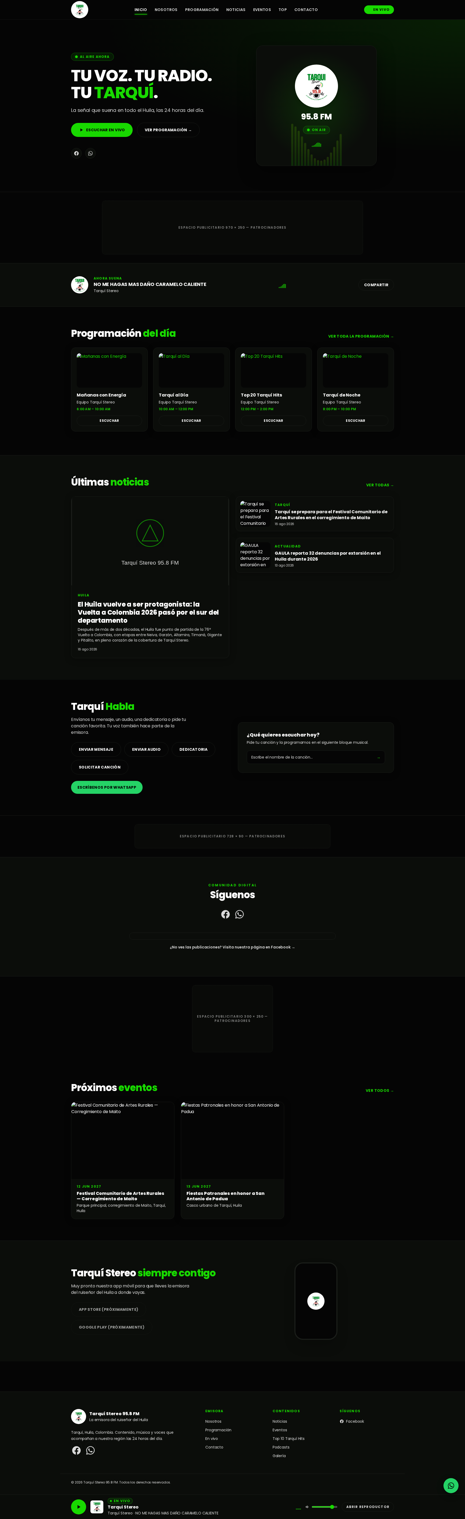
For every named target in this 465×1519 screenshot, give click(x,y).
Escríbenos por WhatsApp (107, 787)
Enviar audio (146, 749)
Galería (279, 1455)
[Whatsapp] (90, 153)
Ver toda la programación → (361, 336)
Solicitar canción (100, 767)
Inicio (141, 9)
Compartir (376, 285)
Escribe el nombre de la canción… (316, 757)
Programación (202, 9)
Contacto (306, 9)
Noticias (236, 9)
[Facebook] (76, 153)
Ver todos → (380, 1090)
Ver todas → (380, 485)
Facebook (355, 1421)
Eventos (262, 9)
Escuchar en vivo (105, 130)
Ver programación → (168, 130)
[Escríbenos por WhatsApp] (451, 1485)
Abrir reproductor (367, 1506)
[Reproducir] (78, 1506)
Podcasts (281, 1447)
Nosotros (166, 9)
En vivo (381, 9)
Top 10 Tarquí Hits (289, 1438)
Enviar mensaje (96, 749)
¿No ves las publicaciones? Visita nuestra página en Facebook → (232, 947)
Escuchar (109, 420)
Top (283, 9)
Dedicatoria (193, 749)
